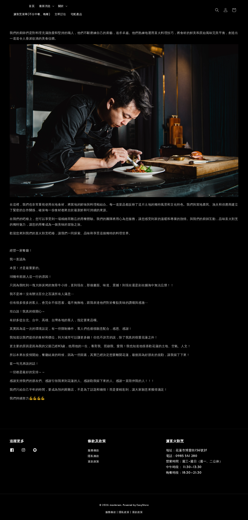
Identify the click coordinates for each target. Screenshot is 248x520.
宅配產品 (76, 14)
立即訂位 (60, 14)
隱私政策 (124, 512)
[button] (217, 10)
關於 (61, 6)
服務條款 (93, 450)
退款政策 (93, 461)
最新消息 (44, 6)
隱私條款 (93, 456)
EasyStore (143, 505)
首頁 (31, 6)
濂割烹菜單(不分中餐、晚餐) (32, 14)
